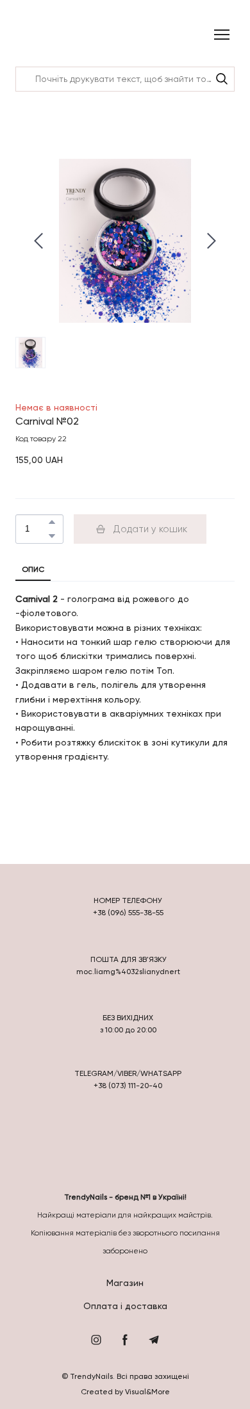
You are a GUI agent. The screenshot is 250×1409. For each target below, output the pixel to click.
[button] (221, 78)
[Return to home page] (49, 35)
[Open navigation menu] (222, 34)
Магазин (125, 1283)
